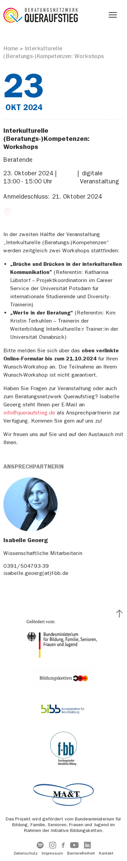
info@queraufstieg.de (29, 412)
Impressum (52, 853)
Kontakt (106, 853)
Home (10, 48)
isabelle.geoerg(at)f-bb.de (35, 573)
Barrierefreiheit (81, 853)
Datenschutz (26, 853)
